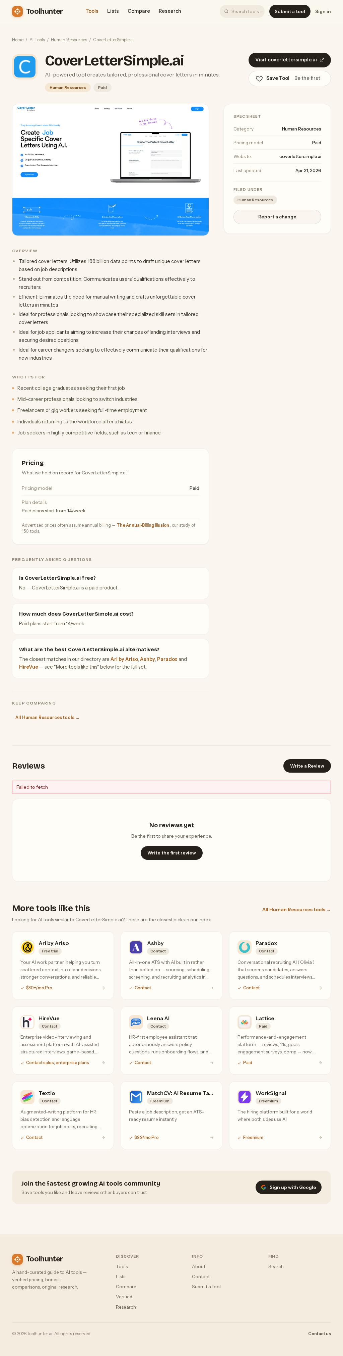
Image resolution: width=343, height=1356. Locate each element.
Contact (201, 1276)
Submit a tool (290, 11)
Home (17, 39)
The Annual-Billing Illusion (143, 525)
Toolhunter (44, 11)
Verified (124, 1296)
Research (170, 11)
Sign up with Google (293, 1187)
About (198, 1266)
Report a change (277, 216)
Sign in (323, 11)
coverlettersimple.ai (300, 156)
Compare (139, 11)
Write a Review (307, 766)
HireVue (28, 667)
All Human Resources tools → (47, 717)
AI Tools (37, 39)
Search (276, 1266)
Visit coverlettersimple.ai (286, 60)
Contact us (319, 1333)
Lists (113, 11)
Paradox (167, 659)
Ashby (147, 659)
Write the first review (171, 852)
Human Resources (69, 39)
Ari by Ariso (124, 659)
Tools (91, 11)
